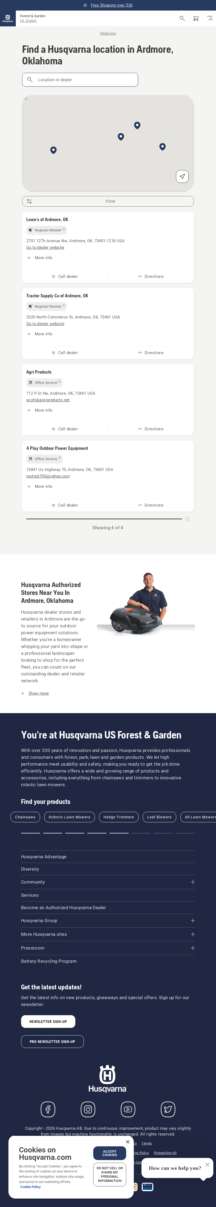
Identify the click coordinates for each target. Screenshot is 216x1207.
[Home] (8, 18)
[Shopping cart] (196, 18)
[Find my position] (182, 176)
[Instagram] (88, 1109)
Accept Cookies (109, 1153)
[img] (46, 230)
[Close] (128, 1142)
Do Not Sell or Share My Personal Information (110, 1174)
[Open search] (182, 18)
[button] (53, 151)
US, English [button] (28, 21)
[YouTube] (128, 1109)
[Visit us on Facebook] (48, 1109)
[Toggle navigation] (209, 18)
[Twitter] (168, 1109)
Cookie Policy (30, 1187)
